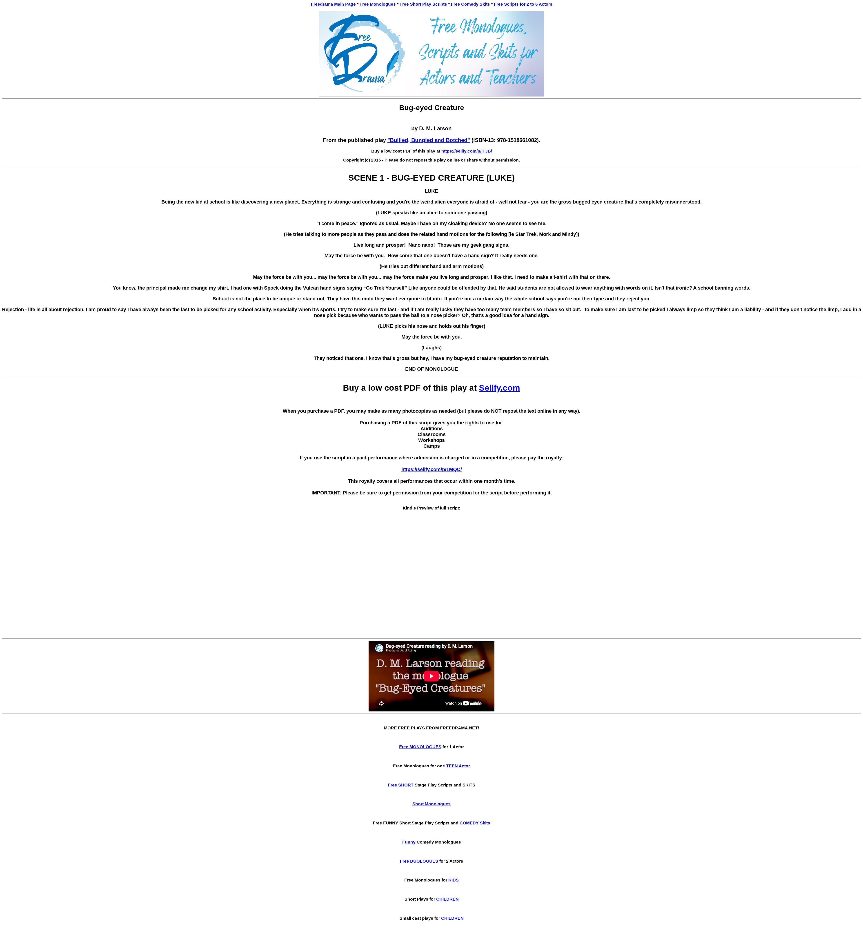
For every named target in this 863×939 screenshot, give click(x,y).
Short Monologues (431, 804)
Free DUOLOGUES (419, 861)
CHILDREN (447, 899)
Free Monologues (378, 4)
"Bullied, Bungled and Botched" (428, 140)
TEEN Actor (458, 766)
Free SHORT (401, 785)
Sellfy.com (499, 387)
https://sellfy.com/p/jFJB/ (466, 151)
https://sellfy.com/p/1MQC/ (431, 469)
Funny (409, 842)
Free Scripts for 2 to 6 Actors (523, 4)
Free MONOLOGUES (420, 746)
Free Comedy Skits (470, 4)
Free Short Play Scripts (423, 4)
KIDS (453, 880)
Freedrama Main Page (333, 4)
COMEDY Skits (475, 823)
